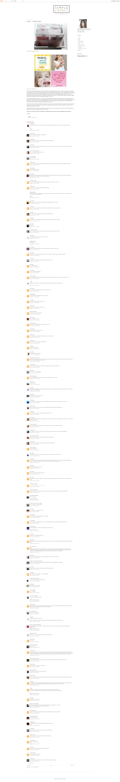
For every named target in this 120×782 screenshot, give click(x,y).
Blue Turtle (31, 526)
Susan (31, 458)
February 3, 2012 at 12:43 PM (34, 749)
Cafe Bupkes (32, 180)
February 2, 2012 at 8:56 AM (34, 278)
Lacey (31, 200)
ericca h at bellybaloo (33, 150)
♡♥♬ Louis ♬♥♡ (32, 595)
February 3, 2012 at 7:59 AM (34, 678)
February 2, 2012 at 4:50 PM (34, 523)
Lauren (31, 288)
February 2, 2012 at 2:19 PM (34, 468)
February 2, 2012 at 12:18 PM (34, 384)
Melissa (31, 139)
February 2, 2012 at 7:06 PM (34, 563)
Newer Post (29, 765)
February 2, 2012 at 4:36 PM (34, 511)
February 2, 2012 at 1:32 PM (34, 432)
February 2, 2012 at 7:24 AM (34, 153)
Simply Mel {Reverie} (33, 578)
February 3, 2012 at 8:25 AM (34, 700)
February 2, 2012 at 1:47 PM (34, 462)
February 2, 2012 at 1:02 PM (34, 408)
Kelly (31, 218)
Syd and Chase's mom (33, 357)
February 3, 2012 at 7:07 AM (34, 655)
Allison (31, 555)
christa (31, 758)
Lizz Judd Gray (32, 229)
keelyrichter (32, 447)
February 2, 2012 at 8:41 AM (34, 272)
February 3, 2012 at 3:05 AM (34, 630)
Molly (31, 370)
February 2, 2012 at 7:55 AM (34, 232)
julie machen (32, 546)
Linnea (31, 471)
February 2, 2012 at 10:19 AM (34, 325)
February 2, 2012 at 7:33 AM (34, 170)
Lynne (31, 394)
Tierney (31, 520)
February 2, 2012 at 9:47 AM (34, 308)
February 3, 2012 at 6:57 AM (34, 641)
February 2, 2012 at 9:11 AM (34, 285)
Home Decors (35, 529)
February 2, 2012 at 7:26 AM (34, 159)
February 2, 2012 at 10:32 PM (34, 621)
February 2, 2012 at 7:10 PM (34, 569)
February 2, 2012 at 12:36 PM (34, 391)
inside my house (80, 42)
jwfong (31, 465)
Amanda (31, 514)
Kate (30, 387)
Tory (30, 212)
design (79, 38)
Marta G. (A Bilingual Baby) (34, 624)
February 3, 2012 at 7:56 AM (34, 672)
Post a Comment (31, 763)
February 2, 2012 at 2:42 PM (34, 480)
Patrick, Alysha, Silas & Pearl (35, 503)
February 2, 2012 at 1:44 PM (34, 455)
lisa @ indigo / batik (33, 435)
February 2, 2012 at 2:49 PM (34, 486)
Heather (31, 123)
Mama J (31, 417)
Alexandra (31, 740)
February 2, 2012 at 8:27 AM (34, 249)
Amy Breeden (32, 611)
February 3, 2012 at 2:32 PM (34, 761)
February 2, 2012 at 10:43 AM (34, 348)
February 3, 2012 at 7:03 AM (34, 647)
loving (79, 43)
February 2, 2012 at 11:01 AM (34, 361)
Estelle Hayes (32, 424)
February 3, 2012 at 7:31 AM (34, 666)
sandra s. (31, 734)
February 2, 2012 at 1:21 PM (34, 426)
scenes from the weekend (82, 48)
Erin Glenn (31, 752)
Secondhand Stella (33, 495)
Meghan (31, 381)
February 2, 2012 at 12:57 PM (34, 402)
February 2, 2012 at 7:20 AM (34, 147)
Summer (31, 162)
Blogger (64, 778)
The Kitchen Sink (33, 489)
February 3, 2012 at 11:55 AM (34, 731)
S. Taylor (31, 650)
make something (81, 44)
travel (79, 50)
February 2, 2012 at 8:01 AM (34, 238)
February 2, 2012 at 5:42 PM (34, 543)
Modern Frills (32, 633)
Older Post (72, 765)
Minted (31, 99)
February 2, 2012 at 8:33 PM (34, 592)
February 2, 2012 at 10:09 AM (34, 314)
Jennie (31, 334)
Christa (31, 305)
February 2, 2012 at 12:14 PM (34, 378)
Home (51, 765)
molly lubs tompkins (33, 658)
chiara (31, 252)
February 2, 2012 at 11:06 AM (34, 367)
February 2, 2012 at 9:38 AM (34, 302)
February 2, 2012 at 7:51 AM (34, 220)
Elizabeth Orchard (33, 644)
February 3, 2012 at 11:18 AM (34, 718)
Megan (31, 539)
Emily (31, 235)
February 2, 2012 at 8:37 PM (34, 601)
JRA (30, 681)
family (30, 117)
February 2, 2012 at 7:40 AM (34, 183)
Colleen (31, 400)
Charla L (31, 664)
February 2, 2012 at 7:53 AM (34, 226)
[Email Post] (29, 116)
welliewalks (32, 710)
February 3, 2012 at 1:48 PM (34, 755)
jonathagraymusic (33, 716)
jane (30, 264)
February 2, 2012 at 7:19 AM (34, 141)
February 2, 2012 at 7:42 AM (34, 197)
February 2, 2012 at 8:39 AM (34, 255)
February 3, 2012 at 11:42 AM (34, 725)
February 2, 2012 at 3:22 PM (34, 505)
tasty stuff (79, 49)
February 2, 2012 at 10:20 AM (34, 337)
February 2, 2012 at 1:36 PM (34, 438)
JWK (30, 346)
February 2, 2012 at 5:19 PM (34, 536)
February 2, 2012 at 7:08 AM (34, 130)
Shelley (31, 340)
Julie (30, 572)
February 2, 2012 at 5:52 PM (34, 552)
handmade (33, 117)
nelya (31, 173)
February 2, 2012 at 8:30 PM (34, 586)
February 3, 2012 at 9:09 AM (34, 707)
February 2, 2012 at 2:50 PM (34, 492)
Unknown (31, 364)
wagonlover (32, 323)
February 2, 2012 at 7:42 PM (34, 575)
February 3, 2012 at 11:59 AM (34, 737)
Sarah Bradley (32, 311)
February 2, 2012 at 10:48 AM (34, 354)
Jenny (31, 206)
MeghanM (31, 294)
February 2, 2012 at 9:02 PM (34, 613)
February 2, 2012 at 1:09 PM (34, 414)
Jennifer (31, 186)
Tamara (31, 441)
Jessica (31, 317)
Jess (30, 258)
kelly (30, 566)
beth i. (31, 477)
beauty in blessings (33, 703)
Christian (31, 675)
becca (31, 270)
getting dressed (80, 41)
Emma (31, 584)
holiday (36, 117)
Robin (31, 411)
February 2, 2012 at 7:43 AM (34, 203)
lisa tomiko (32, 156)
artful (79, 37)
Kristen (31, 728)
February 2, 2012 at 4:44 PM (34, 517)
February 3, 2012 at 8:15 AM (34, 694)
